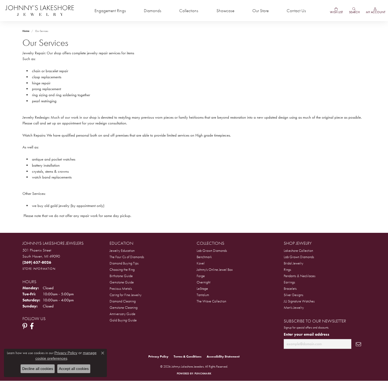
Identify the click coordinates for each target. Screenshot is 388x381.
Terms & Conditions (187, 356)
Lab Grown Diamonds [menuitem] (212, 250)
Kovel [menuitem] (201, 263)
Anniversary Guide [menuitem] (122, 313)
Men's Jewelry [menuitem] (294, 307)
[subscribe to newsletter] (358, 344)
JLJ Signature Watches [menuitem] (299, 301)
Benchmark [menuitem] (204, 256)
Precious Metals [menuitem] (121, 288)
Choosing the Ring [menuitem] (122, 269)
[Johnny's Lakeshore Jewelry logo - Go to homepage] (40, 10)
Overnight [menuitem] (203, 282)
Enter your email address (306, 334)
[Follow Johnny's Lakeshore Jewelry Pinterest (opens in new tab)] (24, 326)
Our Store (260, 10)
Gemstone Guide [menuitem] (122, 282)
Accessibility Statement (223, 356)
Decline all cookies (37, 368)
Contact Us (296, 10)
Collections (188, 10)
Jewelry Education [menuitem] (122, 250)
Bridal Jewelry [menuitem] (293, 263)
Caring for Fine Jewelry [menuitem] (125, 294)
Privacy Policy (158, 356)
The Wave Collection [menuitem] (211, 301)
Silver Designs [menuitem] (293, 294)
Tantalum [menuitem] (203, 294)
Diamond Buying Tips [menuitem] (124, 263)
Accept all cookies (74, 368)
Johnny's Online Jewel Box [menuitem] (215, 269)
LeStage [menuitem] (202, 288)
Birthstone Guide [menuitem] (121, 275)
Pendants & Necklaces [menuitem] (299, 275)
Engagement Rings (110, 10)
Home (25, 31)
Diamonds (152, 10)
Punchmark (203, 373)
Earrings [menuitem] (289, 282)
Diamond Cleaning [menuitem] (123, 301)
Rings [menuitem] (287, 269)
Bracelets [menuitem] (290, 288)
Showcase (225, 10)
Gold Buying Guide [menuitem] (123, 320)
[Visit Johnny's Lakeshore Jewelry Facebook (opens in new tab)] (32, 326)
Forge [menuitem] (201, 275)
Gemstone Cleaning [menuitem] (124, 307)
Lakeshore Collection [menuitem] (298, 250)
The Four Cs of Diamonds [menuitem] (127, 256)
